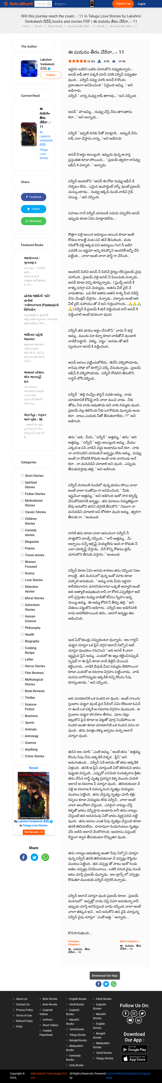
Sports (29, 723)
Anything (31, 749)
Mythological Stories (34, 682)
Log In (142, 4)
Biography (32, 641)
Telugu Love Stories (44, 154)
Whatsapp (35, 221)
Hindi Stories (103, 998)
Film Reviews (34, 673)
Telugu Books (77, 1034)
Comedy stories (31, 532)
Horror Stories (35, 666)
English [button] (59, 4)
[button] (49, 4)
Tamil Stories (104, 1052)
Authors (48, 1019)
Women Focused (31, 564)
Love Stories (34, 580)
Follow (50, 75)
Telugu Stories (104, 1058)
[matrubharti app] (92, 3)
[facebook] (125, 1013)
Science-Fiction (31, 707)
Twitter (35, 209)
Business (31, 716)
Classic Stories (35, 512)
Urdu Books (76, 1065)
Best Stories (50, 998)
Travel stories (34, 555)
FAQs (19, 1026)
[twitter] (142, 1013)
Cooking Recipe (30, 650)
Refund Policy (24, 1021)
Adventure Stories (32, 607)
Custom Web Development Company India (128, 1075)
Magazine (32, 542)
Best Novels (50, 1004)
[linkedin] (138, 1020)
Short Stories (34, 476)
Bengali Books (78, 1040)
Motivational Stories (33, 503)
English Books (78, 998)
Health (29, 634)
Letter (29, 659)
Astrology (32, 736)
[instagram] (134, 1013)
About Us (21, 998)
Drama (29, 573)
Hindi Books (76, 1004)
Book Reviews (35, 691)
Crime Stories (34, 756)
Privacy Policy (24, 1009)
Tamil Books (76, 1029)
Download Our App (105, 975)
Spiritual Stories (31, 485)
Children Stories (31, 521)
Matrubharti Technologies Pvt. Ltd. (49, 1075)
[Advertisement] (33, 887)
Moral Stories (34, 598)
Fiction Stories (35, 494)
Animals (31, 729)
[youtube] (130, 1020)
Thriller (30, 698)
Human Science (30, 618)
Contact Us (23, 1004)
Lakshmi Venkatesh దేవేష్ (47, 64)
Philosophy (32, 628)
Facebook (35, 197)
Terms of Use (24, 1015)
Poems (30, 548)
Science (30, 743)
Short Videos (50, 1025)
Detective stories (31, 589)
